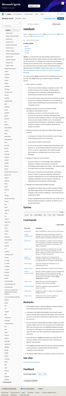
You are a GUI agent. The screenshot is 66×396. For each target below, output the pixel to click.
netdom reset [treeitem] (9, 57)
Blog (23, 392)
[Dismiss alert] (62, 3)
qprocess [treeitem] (7, 181)
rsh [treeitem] (5, 248)
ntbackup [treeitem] (7, 89)
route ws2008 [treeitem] (8, 240)
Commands (28, 48)
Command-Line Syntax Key (31, 362)
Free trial (60, 18)
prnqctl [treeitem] (6, 160)
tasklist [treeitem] (6, 356)
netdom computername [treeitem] (12, 36)
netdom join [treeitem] (9, 39)
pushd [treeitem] (6, 169)
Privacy (37, 392)
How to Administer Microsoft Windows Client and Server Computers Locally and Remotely (43, 70)
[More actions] (63, 24)
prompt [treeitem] (7, 163)
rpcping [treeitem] (7, 245)
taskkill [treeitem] (6, 353)
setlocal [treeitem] (7, 300)
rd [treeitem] (5, 192)
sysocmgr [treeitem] (7, 341)
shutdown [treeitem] (7, 320)
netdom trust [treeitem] (9, 62)
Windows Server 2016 (38, 36)
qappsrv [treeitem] (7, 178)
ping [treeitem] (6, 121)
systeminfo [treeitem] (7, 344)
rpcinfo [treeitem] (6, 243)
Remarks (27, 50)
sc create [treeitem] (7, 263)
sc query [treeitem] (7, 269)
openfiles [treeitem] (7, 98)
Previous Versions (15, 392)
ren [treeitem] (5, 216)
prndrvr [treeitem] (7, 148)
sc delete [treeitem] (7, 266)
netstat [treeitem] (6, 71)
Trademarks (13, 395)
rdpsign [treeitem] (7, 195)
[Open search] (58, 14)
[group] (44, 215)
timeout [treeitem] (7, 370)
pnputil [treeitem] (6, 130)
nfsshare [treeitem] (7, 77)
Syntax (26, 46)
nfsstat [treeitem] (6, 80)
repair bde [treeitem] (7, 222)
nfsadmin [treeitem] (7, 74)
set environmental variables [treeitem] (12, 297)
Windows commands (33, 24)
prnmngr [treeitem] (7, 154)
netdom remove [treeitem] (10, 51)
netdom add (27, 231)
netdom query (28, 263)
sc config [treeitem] (7, 260)
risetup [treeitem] (6, 231)
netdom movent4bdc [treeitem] (11, 45)
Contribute (30, 392)
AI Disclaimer (4, 392)
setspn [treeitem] (6, 303)
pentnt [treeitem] (6, 116)
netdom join (27, 241)
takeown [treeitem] (7, 347)
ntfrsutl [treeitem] (7, 95)
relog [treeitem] (6, 213)
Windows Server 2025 (37, 34)
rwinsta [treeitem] (7, 257)
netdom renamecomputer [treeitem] (13, 54)
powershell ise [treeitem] (8, 139)
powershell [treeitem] (7, 136)
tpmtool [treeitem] (7, 379)
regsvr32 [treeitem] (7, 210)
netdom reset (27, 281)
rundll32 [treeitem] (7, 251)
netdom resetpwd (29, 286)
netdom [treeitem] (8, 30)
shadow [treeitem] (7, 311)
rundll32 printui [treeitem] (9, 254)
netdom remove (28, 268)
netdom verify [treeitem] (9, 65)
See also (27, 53)
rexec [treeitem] (6, 228)
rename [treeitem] (7, 219)
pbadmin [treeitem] (7, 113)
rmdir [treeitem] (6, 234)
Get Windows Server (50, 18)
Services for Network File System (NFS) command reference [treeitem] (11, 292)
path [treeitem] (6, 104)
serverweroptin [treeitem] (9, 287)
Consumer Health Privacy (48, 392)
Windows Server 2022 (51, 34)
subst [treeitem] (6, 332)
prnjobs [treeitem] (7, 151)
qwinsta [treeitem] (7, 189)
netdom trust (27, 291)
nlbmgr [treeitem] (7, 83)
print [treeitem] (6, 142)
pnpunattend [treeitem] (8, 127)
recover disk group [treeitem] (10, 198)
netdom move (28, 249)
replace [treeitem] (7, 225)
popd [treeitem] (6, 133)
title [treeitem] (6, 373)
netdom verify (28, 296)
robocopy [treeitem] (7, 237)
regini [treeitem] (6, 207)
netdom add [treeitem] (9, 33)
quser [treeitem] (6, 186)
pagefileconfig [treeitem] (8, 101)
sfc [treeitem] (5, 309)
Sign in (62, 14)
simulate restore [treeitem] (9, 323)
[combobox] (11, 26)
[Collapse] (20, 22)
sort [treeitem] (6, 326)
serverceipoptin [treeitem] (9, 281)
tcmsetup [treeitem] (7, 359)
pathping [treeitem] (7, 107)
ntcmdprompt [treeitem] (8, 92)
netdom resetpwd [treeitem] (10, 59)
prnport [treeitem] (7, 157)
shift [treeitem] (6, 314)
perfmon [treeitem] (7, 118)
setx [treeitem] (6, 306)
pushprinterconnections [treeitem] (11, 172)
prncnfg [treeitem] (7, 145)
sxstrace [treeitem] (7, 335)
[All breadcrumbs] (24, 24)
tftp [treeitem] (5, 365)
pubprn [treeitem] (7, 166)
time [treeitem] (6, 368)
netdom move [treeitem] (9, 42)
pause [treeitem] (6, 110)
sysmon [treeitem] (7, 338)
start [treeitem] (6, 329)
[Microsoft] (3, 14)
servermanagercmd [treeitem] (10, 284)
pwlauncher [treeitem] (8, 175)
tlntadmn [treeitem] (7, 376)
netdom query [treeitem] (9, 48)
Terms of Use (4, 395)
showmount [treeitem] (8, 317)
